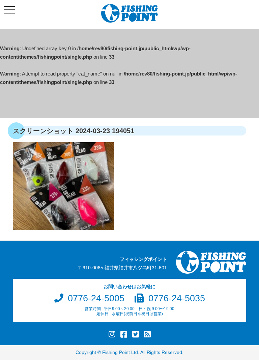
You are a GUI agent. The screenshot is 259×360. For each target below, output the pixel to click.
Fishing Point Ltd (120, 352)
